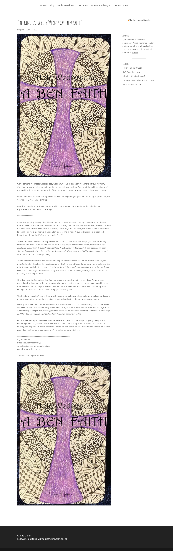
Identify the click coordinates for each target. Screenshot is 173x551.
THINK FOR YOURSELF (132, 68)
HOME (43, 5)
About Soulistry (99, 5)
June (22, 29)
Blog (51, 5)
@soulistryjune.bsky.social (53, 538)
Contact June (121, 5)
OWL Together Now (131, 72)
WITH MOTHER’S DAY (131, 84)
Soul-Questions (65, 5)
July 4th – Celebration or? (133, 76)
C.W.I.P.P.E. (82, 5)
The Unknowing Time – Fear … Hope (138, 80)
